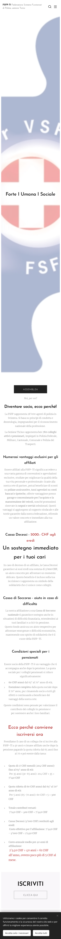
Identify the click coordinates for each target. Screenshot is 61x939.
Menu (55, 7)
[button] (49, 6)
